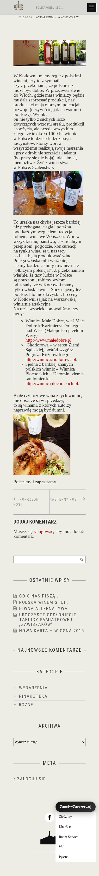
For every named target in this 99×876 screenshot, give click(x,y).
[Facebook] (49, 817)
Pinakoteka (33, 696)
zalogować (43, 531)
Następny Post (65, 499)
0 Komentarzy (68, 17)
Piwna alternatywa (43, 608)
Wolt (62, 847)
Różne (26, 704)
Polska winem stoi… (44, 602)
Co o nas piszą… (39, 596)
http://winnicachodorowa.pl (50, 359)
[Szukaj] (82, 559)
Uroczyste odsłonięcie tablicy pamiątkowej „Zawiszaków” (47, 619)
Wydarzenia (45, 17)
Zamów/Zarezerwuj (75, 807)
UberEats (65, 827)
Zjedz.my (65, 816)
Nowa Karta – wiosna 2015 (51, 630)
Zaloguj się (31, 779)
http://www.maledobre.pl (48, 340)
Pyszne (63, 857)
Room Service (68, 837)
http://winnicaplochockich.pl (51, 383)
